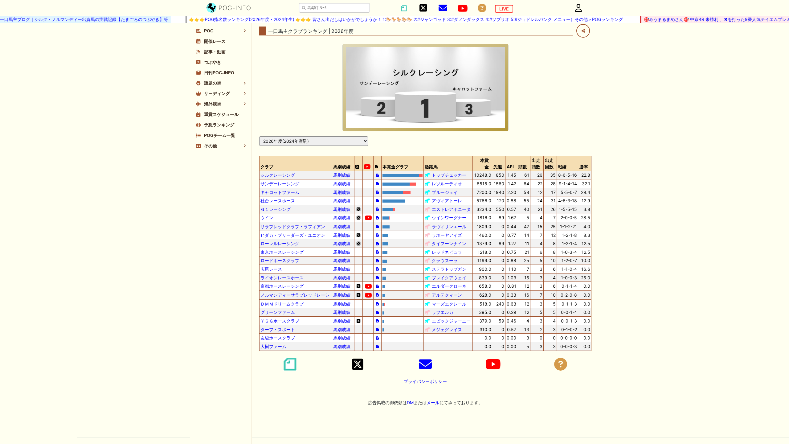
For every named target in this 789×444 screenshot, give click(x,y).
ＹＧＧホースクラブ (279, 320)
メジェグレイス (447, 329)
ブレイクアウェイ (449, 277)
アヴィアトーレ (447, 200)
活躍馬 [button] (431, 166)
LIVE (504, 8)
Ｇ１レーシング (275, 209)
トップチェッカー (449, 175)
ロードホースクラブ (279, 260)
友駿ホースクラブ (277, 337)
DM (410, 402)
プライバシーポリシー (425, 381)
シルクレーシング (277, 175)
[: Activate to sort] (358, 163)
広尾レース (271, 269)
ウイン (266, 217)
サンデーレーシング (279, 183)
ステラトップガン (449, 269)
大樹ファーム (273, 346)
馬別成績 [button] (341, 166)
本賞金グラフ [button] (395, 166)
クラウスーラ (445, 260)
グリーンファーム (277, 312)
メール (433, 402)
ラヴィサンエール (449, 226)
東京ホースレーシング (282, 252)
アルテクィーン (447, 295)
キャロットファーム (279, 192)
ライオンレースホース (282, 277)
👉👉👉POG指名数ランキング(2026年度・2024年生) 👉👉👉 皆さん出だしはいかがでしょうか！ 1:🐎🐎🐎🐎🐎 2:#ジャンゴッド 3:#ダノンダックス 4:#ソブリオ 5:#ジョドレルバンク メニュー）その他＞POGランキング (399, 19)
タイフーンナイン (449, 243)
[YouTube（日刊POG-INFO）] (463, 8)
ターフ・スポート (277, 329)
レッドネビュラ (447, 252)
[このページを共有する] (583, 31)
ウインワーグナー (449, 217)
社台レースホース (277, 200)
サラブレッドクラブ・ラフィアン (292, 226)
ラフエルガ (442, 312)
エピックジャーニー (451, 320)
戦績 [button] (562, 166)
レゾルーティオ (447, 183)
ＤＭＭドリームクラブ (282, 303)
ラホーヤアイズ (447, 235)
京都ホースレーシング (282, 286)
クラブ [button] (266, 166)
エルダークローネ (449, 286)
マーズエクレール (449, 303)
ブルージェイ (445, 192)
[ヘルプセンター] (482, 8)
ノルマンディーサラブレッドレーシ (294, 295)
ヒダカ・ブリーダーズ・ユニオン (292, 235)
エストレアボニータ (451, 209)
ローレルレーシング (279, 243)
